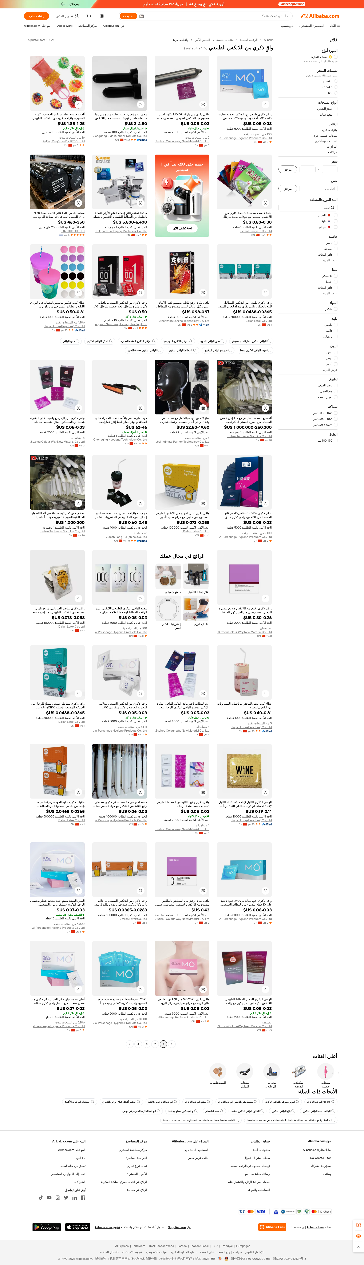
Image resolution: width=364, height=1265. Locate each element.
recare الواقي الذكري (319, 1101)
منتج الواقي (69, 341)
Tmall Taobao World (161, 1246)
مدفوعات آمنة (261, 1149)
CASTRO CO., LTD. (73, 231)
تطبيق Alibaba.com (107, 1227)
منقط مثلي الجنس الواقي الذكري (235, 1101)
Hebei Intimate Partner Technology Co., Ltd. (182, 441)
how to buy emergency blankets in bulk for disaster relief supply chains (289, 1120)
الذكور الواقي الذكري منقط (245, 1111)
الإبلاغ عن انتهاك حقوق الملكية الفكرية (124, 1182)
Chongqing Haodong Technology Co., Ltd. (120, 439)
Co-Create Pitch (321, 1157)
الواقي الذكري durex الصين (142, 350)
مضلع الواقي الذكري (195, 1101)
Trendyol (227, 1246)
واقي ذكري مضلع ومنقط (180, 1111)
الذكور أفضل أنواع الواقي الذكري (119, 1101)
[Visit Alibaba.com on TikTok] (40, 1197)
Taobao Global (199, 1246)
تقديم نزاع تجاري (137, 1165)
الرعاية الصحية (249, 39)
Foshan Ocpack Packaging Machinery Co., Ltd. (119, 231)
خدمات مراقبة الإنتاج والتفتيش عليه (249, 1182)
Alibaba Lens (315, 1227)
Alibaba (268, 39)
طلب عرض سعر (198, 1157)
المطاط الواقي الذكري (180, 350)
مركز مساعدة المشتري (133, 1149)
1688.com (138, 1246)
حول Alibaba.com (320, 1141)
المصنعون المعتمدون (196, 1149)
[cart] (88, 16)
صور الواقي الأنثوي (210, 341)
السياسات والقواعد (258, 1190)
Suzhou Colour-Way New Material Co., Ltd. (182, 141)
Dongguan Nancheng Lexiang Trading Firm (119, 324)
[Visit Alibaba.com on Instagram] (57, 1197)
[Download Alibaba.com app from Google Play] (46, 1227)
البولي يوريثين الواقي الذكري (280, 1101)
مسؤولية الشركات (320, 1165)
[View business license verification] (220, 1259)
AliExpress (122, 1246)
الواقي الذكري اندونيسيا (175, 341)
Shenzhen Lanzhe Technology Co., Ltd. (184, 320)
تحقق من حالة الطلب (73, 1165)
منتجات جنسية (225, 39)
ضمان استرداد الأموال (257, 1157)
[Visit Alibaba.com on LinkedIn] (74, 1197)
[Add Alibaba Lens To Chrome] (272, 1227)
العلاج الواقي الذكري (97, 341)
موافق (288, 169)
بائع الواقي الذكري (281, 1111)
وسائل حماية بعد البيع (257, 1174)
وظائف (327, 1174)
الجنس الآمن (202, 39)
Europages (243, 1246)
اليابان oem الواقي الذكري (317, 1111)
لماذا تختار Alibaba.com (317, 1149)
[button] (141, 16)
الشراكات (80, 1182)
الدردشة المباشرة (136, 1157)
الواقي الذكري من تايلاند (160, 1101)
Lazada (182, 1246)
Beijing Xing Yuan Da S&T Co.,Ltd (64, 141)
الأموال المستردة (137, 1174)
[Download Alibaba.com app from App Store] (77, 1227)
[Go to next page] (130, 1044)
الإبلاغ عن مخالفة (137, 1190)
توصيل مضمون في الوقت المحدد (250, 1165)
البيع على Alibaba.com (72, 1149)
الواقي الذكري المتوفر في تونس (139, 1111)
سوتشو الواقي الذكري (216, 350)
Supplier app (177, 1227)
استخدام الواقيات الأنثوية (77, 1101)
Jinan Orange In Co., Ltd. (256, 231)
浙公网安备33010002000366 (250, 1258)
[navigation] (307, 542)
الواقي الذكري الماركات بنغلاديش (249, 341)
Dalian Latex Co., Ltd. (258, 320)
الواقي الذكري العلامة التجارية (135, 341)
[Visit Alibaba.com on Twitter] (66, 1197)
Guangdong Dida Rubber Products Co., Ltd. (119, 136)
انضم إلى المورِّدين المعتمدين (68, 1174)
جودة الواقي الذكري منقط (253, 350)
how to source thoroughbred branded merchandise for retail (199, 1120)
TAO (215, 1246)
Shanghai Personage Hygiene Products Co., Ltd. (244, 138)
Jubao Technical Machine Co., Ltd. (249, 436)
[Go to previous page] (172, 1044)
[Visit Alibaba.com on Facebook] (83, 1197)
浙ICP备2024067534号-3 (289, 1258)
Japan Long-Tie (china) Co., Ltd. (64, 326)
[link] (358, 1225)
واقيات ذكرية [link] (180, 39)
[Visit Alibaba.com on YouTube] (49, 1197)
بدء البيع (81, 1157)
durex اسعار (212, 1111)
